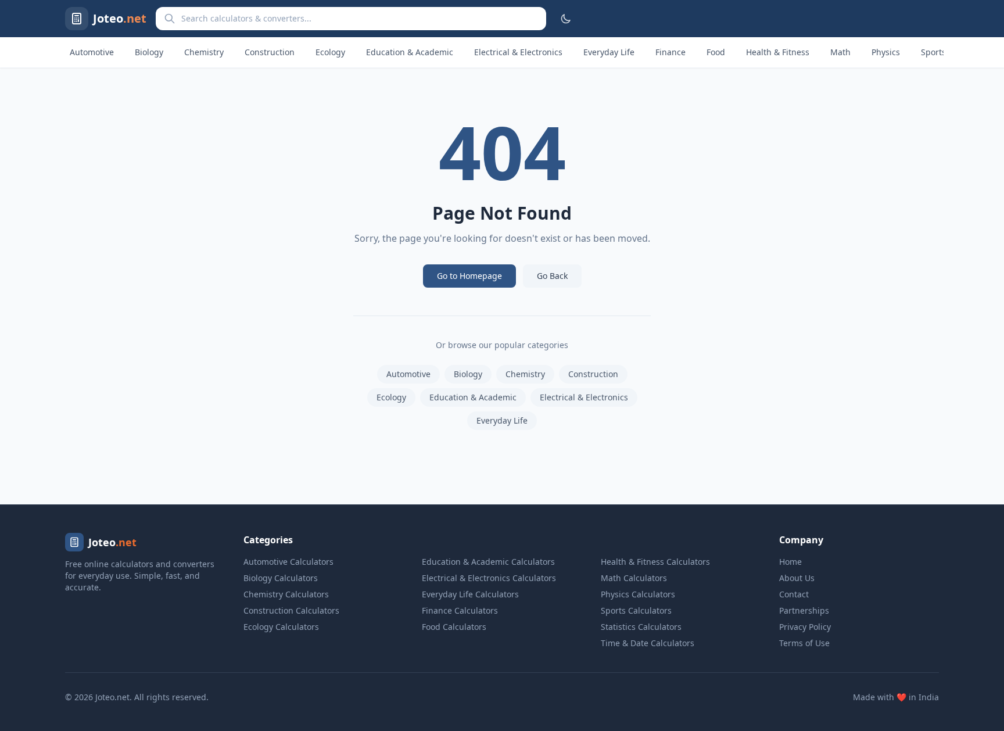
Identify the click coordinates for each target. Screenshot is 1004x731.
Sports (933, 52)
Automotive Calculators (288, 561)
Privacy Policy (805, 626)
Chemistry (204, 52)
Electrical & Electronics (518, 52)
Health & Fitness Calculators (655, 561)
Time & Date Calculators (647, 642)
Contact (794, 594)
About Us (797, 577)
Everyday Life (608, 52)
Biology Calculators (280, 577)
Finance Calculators (460, 610)
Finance (670, 52)
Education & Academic (409, 52)
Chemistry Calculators (286, 594)
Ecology (330, 52)
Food (716, 52)
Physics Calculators (638, 594)
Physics (886, 52)
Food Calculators (454, 626)
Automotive (92, 52)
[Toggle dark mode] (565, 18)
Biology (149, 52)
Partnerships (804, 610)
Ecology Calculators (281, 626)
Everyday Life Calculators (470, 594)
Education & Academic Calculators (488, 561)
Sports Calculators (636, 610)
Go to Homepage (469, 275)
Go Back (552, 275)
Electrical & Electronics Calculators (489, 577)
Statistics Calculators (641, 626)
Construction (270, 52)
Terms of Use (804, 642)
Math (840, 52)
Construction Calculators (291, 610)
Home (790, 561)
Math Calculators (634, 577)
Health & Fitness (777, 52)
